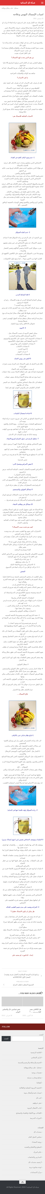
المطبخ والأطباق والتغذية (32, 1147)
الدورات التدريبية (35, 1118)
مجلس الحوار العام (35, 1137)
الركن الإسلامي (36, 1057)
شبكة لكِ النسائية (27, 3)
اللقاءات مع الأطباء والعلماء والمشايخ (28, 1113)
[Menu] (42, 2)
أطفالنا (39, 1083)
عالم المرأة (37, 1152)
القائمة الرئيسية (36, 1052)
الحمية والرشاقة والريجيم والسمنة (29, 1062)
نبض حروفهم (37, 1103)
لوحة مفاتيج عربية (35, 1167)
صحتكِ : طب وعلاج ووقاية (10, 8)
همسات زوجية (36, 1073)
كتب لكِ (38, 1098)
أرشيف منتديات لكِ (34, 1162)
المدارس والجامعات (34, 1157)
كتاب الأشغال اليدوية (34, 1108)
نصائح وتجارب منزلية (34, 1078)
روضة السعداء (36, 1142)
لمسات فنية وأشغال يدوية (32, 1093)
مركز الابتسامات (35, 1172)
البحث (41, 1035)
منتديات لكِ (37, 1132)
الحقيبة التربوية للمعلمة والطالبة (30, 1088)
